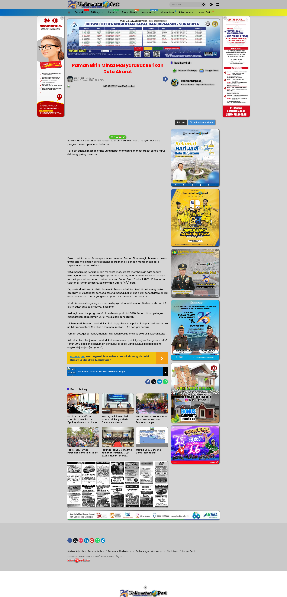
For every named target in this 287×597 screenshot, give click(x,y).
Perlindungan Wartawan (149, 551)
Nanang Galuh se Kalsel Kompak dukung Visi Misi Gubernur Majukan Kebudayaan (115, 419)
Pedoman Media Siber (120, 551)
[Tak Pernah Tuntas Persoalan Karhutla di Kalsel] (83, 437)
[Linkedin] (86, 540)
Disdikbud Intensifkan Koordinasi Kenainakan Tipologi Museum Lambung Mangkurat (82, 419)
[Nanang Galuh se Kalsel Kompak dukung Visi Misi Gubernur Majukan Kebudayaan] (117, 403)
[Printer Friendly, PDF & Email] (117, 137)
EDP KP (77, 78)
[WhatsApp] (165, 381)
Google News (211, 70)
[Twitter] (153, 381)
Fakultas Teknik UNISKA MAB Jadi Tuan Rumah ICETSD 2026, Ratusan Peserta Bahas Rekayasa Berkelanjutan (117, 453)
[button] (203, 4)
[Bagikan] (165, 79)
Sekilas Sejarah (75, 551)
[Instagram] (80, 540)
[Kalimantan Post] (93, 4)
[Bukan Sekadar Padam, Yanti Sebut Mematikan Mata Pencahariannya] (152, 403)
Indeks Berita (189, 551)
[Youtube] (92, 540)
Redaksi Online (96, 551)
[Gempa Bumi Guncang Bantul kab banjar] (152, 437)
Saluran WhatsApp (187, 70)
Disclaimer (172, 551)
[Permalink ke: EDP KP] (70, 79)
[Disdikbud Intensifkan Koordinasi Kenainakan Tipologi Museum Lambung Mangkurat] (83, 403)
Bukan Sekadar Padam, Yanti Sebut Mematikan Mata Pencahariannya (151, 419)
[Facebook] (147, 381)
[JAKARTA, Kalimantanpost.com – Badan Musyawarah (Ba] (195, 103)
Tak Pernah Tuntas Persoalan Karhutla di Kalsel (82, 451)
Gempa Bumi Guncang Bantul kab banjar (148, 451)
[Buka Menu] (218, 4)
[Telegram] (159, 381)
